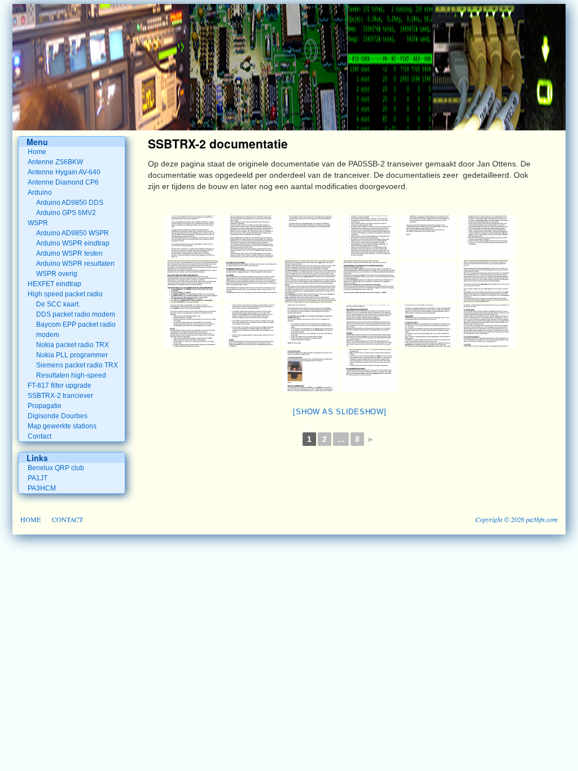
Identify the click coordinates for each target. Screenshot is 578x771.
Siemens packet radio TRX (77, 365)
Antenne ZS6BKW (55, 162)
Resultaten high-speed (71, 375)
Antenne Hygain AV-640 (64, 172)
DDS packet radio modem (75, 314)
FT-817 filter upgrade (59, 385)
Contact (39, 436)
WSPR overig (56, 274)
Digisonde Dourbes (57, 416)
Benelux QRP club (56, 468)
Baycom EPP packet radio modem (76, 330)
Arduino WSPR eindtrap (73, 243)
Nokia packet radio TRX (72, 345)
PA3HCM (42, 488)
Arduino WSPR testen (69, 253)
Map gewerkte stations (62, 426)
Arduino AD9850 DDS (69, 203)
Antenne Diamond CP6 (63, 182)
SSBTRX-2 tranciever (60, 396)
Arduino (40, 192)
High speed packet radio (65, 294)
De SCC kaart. (58, 304)
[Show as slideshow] (339, 412)
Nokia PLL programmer (72, 355)
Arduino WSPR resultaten (75, 264)
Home (37, 152)
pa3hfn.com (542, 519)
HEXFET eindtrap (54, 284)
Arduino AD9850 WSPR (72, 233)
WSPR (38, 223)
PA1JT (37, 478)
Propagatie (45, 406)
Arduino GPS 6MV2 (66, 213)
